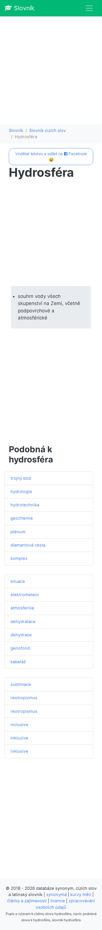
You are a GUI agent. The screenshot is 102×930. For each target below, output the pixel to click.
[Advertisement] (51, 70)
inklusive (19, 751)
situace (17, 581)
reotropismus (23, 711)
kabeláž (18, 661)
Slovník (23, 8)
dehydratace (22, 621)
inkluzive (19, 738)
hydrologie (21, 491)
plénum (18, 531)
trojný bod (20, 478)
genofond (20, 648)
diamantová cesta (27, 545)
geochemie (21, 518)
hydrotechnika (24, 504)
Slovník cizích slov (47, 130)
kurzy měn (80, 894)
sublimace (20, 684)
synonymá (56, 894)
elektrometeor (24, 594)
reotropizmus (23, 697)
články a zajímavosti (27, 900)
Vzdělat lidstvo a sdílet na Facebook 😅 (51, 156)
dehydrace (21, 634)
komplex (18, 558)
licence (57, 900)
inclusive (19, 724)
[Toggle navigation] (89, 8)
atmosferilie (22, 608)
